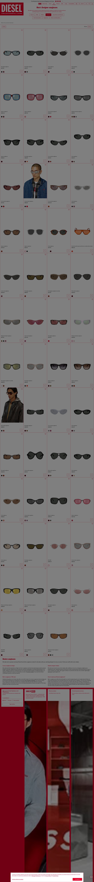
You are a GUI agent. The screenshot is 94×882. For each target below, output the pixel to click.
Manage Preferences (36, 875)
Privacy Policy (48, 875)
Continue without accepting (17, 879)
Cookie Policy (55, 875)
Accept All (77, 879)
